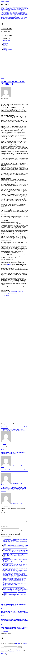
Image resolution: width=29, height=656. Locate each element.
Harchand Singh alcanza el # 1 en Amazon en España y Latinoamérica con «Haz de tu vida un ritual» (15, 553)
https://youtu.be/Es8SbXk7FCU (18, 291)
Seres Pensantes (6, 29)
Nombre (3, 523)
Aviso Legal (6, 50)
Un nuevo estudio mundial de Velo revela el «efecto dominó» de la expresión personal (14, 584)
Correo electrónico (5, 526)
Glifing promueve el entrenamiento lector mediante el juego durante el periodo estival (13, 453)
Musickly (9, 264)
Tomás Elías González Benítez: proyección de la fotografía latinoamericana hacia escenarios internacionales (14, 557)
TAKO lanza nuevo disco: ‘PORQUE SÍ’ (13, 82)
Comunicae (6, 295)
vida (4, 47)
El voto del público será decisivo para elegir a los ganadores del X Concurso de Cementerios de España (15, 581)
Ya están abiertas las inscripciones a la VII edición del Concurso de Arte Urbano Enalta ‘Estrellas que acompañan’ (15, 565)
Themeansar (24, 643)
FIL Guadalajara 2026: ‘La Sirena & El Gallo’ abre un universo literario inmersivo (15, 568)
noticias (15, 97)
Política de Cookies (7, 49)
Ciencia (5, 42)
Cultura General (6, 40)
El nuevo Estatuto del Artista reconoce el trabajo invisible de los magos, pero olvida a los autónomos (14, 574)
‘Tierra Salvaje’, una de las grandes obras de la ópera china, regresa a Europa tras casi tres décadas (15, 571)
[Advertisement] (14, 65)
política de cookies (19, 650)
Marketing (5, 45)
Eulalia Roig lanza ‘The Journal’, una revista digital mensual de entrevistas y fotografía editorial (14, 579)
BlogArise (17, 643)
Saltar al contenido (5, 1)
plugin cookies (11, 651)
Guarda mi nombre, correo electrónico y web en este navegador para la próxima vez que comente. (13, 533)
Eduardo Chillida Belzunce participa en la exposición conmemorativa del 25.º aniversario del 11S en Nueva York (14, 470)
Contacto (5, 48)
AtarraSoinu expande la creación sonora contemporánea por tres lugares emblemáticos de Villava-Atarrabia (15, 551)
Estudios (5, 44)
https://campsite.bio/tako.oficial (10, 293)
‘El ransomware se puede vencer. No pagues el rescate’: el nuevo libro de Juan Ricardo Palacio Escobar (15, 576)
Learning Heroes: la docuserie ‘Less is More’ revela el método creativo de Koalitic (15, 595)
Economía (5, 43)
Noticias (2, 78)
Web (2, 530)
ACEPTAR (3, 653)
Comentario (4, 512)
